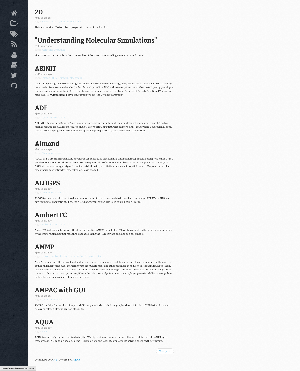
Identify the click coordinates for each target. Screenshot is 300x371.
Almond (47, 144)
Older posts (165, 351)
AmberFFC (51, 215)
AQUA (44, 322)
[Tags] (14, 34)
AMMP (44, 247)
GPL (54, 21)
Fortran (46, 21)
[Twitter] (14, 76)
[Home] (14, 13)
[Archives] (14, 24)
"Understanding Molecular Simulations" (96, 40)
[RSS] (14, 45)
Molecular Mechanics (89, 256)
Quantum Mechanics (70, 21)
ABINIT (45, 68)
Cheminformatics (51, 153)
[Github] (14, 86)
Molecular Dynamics (53, 49)
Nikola (76, 359)
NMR (44, 331)
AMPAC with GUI (60, 290)
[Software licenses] (14, 65)
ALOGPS (47, 183)
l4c (55, 359)
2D (39, 12)
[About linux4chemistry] (14, 55)
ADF (41, 108)
